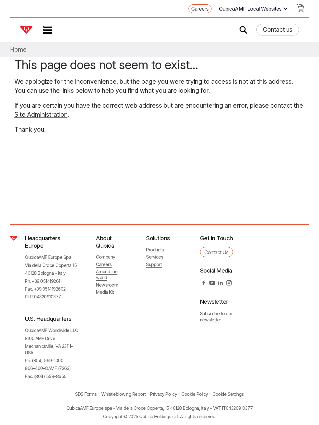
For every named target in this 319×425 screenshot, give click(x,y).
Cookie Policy (194, 394)
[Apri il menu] (47, 30)
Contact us (278, 29)
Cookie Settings (228, 394)
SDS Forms (86, 394)
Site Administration (41, 114)
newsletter (210, 319)
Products (155, 249)
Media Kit (105, 292)
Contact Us (216, 252)
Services (154, 256)
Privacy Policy (163, 394)
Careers (200, 9)
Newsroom (107, 284)
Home (18, 50)
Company (105, 256)
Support (154, 264)
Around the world (106, 274)
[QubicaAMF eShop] (300, 10)
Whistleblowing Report (123, 394)
